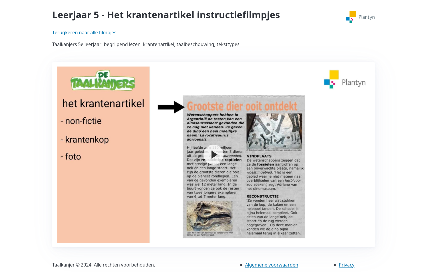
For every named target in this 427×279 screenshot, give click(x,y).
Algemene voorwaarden (271, 265)
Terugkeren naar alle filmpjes (84, 32)
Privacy (346, 265)
